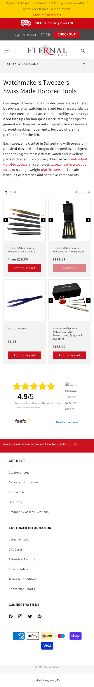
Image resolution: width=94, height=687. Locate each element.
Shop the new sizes (47, 15)
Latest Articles (19, 539)
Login (17, 35)
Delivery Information (23, 482)
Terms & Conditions (22, 579)
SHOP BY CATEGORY (22, 64)
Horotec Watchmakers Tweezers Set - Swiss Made (69, 249)
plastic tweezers (53, 169)
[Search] (83, 51)
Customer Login (20, 472)
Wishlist (31, 35)
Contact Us (16, 492)
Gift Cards (16, 549)
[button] (6, 50)
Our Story (15, 502)
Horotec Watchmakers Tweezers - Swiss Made (21, 249)
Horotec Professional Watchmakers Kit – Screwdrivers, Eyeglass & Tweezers (67, 333)
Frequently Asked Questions (29, 512)
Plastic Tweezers (18, 328)
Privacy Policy (18, 569)
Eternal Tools (51, 667)
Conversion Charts (22, 589)
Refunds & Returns (22, 559)
